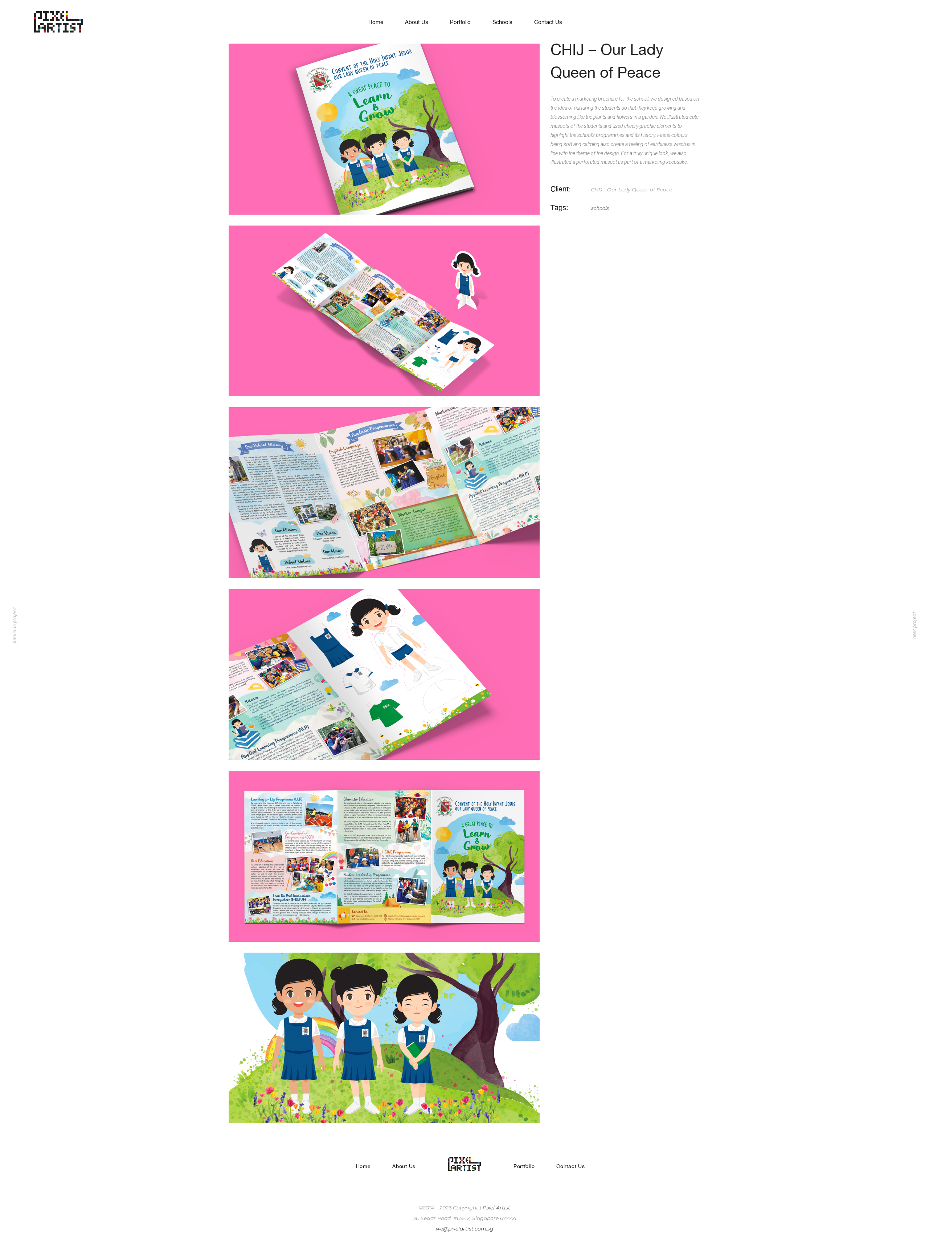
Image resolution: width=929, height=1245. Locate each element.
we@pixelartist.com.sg (465, 1228)
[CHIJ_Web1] (384, 129)
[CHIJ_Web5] (384, 856)
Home (363, 1166)
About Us (404, 1166)
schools (600, 208)
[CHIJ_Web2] (384, 311)
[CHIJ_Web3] (384, 492)
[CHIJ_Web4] (384, 674)
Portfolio (524, 1166)
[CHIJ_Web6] (384, 1038)
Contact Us (570, 1166)
